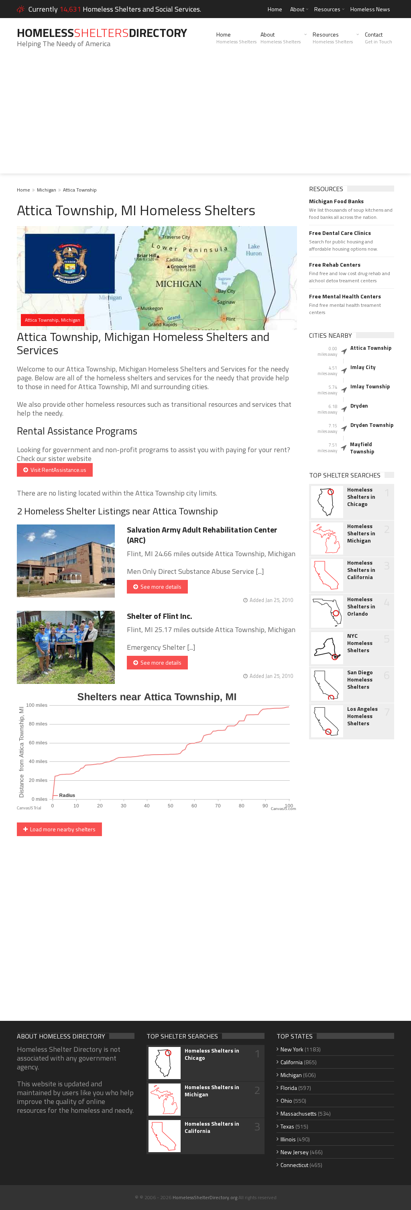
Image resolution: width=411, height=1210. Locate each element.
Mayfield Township (362, 448)
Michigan (46, 190)
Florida (289, 1087)
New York (292, 1049)
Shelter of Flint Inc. (159, 616)
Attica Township (80, 190)
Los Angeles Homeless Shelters (362, 716)
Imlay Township (370, 386)
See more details (159, 586)
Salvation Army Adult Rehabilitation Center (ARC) (202, 534)
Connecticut (294, 1165)
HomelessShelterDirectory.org (205, 1197)
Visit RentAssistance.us (57, 469)
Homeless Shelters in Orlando (361, 606)
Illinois (288, 1139)
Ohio (286, 1100)
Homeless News (370, 9)
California (292, 1062)
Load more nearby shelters (62, 829)
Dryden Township (371, 424)
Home (275, 9)
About (297, 9)
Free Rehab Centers (334, 264)
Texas (287, 1126)
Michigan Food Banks (336, 201)
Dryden (359, 405)
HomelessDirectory (102, 32)
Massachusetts (299, 1113)
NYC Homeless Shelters (359, 643)
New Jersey (295, 1152)
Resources (327, 9)
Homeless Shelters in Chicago (361, 497)
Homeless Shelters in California (361, 570)
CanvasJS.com (283, 809)
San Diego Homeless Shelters (360, 679)
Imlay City (363, 367)
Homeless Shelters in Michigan (361, 533)
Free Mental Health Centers (345, 296)
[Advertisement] (205, 117)
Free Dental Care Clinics (340, 233)
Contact (378, 37)
